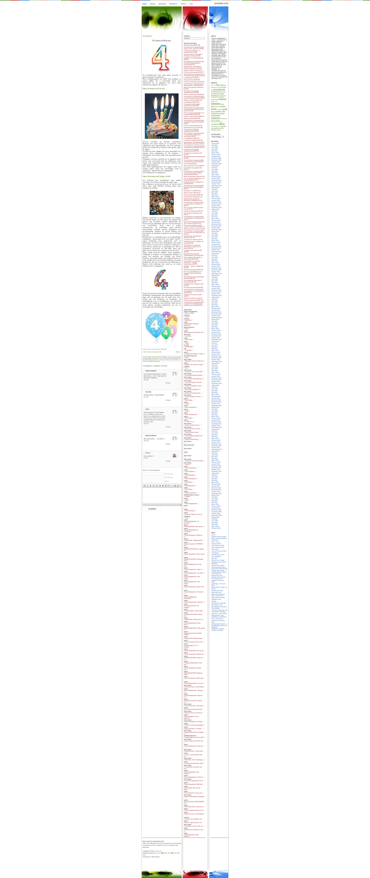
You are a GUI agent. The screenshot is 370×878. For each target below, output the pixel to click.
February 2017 (216, 352)
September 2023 (216, 207)
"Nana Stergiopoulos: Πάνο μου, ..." (194, 746)
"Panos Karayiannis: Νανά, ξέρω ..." (194, 678)
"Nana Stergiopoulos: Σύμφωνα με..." (193, 691)
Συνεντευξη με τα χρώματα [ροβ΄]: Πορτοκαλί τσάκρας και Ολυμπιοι (194, 122)
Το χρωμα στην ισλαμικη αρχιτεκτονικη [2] (191, 130)
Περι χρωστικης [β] (192, 45)
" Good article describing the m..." (194, 378)
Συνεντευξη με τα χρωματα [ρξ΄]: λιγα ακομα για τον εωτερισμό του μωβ (194, 291)
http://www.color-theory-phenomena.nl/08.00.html (219, 567)
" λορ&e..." (187, 403)
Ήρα (215, 85)
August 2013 (215, 429)
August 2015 (215, 385)
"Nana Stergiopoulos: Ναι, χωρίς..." (194, 650)
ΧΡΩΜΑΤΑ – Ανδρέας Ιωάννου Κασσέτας (217, 629)
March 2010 (215, 504)
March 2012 (215, 460)
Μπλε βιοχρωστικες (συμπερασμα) (194, 157)
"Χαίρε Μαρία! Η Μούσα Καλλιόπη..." (191, 324)
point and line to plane (218, 597)
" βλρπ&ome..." (188, 320)
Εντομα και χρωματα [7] (193, 211)
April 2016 (214, 370)
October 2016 (215, 359)
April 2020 (214, 282)
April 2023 (214, 217)
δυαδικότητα (215, 95)
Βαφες (178, 352)
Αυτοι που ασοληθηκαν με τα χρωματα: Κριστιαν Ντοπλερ (193, 273)
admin (144, 349)
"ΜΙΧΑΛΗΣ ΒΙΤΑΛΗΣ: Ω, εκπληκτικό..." (191, 530)
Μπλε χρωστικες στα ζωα (194, 165)
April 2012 (214, 458)
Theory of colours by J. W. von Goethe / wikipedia (219, 610)
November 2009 (216, 511)
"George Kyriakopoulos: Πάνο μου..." (193, 663)
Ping (165, 366)
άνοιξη (219, 87)
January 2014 (215, 420)
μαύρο (223, 106)
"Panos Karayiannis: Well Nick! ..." (194, 784)
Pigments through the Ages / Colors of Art (218, 594)
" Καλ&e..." (187, 343)
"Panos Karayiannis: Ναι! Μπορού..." (191, 772)
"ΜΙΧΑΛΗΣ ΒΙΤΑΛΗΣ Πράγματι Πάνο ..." (193, 673)
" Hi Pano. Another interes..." (192, 425)
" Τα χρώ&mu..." (189, 350)
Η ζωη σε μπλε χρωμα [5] (194, 72)
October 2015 (215, 381)
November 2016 (216, 358)
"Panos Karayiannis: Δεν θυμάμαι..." (191, 606)
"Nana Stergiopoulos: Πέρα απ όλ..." (193, 696)
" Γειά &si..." (187, 464)
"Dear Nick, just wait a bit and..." (194, 709)
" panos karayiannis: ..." (191, 407)
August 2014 (215, 407)
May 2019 (214, 303)
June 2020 (214, 279)
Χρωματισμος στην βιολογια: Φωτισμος (192, 236)
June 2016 (214, 367)
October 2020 (215, 271)
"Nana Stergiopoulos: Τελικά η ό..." (194, 602)
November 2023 (216, 204)
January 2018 (215, 332)
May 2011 (214, 478)
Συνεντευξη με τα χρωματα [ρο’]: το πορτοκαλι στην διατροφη (194, 146)
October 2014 (215, 403)
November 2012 (216, 445)
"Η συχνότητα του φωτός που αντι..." (193, 767)
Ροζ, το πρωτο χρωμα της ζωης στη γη (193, 208)
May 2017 (214, 347)
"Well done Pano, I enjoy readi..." (194, 751)
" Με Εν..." (187, 329)
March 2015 (215, 394)
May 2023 (214, 215)
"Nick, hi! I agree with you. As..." (193, 822)
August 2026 (215, 143)
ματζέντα (217, 106)
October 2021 (215, 250)
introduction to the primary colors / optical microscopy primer (218, 577)
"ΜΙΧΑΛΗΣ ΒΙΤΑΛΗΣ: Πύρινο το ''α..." (193, 658)
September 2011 (216, 471)
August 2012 (215, 451)
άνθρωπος (214, 87)
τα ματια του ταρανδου (193, 140)
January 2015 (215, 398)
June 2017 (214, 345)
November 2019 (216, 292)
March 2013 (215, 438)
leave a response (174, 359)
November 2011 (216, 467)
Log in (158, 853)
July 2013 (214, 431)
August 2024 (215, 187)
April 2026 (214, 151)
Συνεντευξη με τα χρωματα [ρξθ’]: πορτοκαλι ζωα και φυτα (194, 160)
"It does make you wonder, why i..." (193, 741)
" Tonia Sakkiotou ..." (190, 471)
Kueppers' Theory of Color (217, 581)
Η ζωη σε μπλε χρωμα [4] (194, 82)
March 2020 (215, 284)
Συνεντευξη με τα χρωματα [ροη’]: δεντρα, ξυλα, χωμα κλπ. (194, 47)
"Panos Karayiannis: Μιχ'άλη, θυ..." (194, 654)
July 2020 (214, 277)
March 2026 (215, 152)
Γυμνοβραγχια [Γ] (191, 77)
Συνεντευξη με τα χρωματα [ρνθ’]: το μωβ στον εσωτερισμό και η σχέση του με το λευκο (194, 303)
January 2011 (215, 486)
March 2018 (215, 328)
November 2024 (216, 182)
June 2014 (214, 411)
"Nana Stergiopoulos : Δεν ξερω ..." (194, 573)
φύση (219, 126)
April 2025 (214, 173)
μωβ (225, 109)
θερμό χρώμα (214, 99)
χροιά (223, 126)
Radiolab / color (216, 599)
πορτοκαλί (215, 116)
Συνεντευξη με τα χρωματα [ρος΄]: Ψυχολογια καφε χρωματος (194, 74)
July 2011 (214, 475)
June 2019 (214, 301)
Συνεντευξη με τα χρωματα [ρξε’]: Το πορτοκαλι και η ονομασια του (194, 218)
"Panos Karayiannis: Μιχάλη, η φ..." (193, 535)
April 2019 (214, 304)
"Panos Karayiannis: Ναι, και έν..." (194, 642)
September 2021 (216, 251)
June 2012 (214, 455)
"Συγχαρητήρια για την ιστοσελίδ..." (194, 737)
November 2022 (216, 226)
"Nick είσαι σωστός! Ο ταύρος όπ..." (193, 701)
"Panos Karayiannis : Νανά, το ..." (194, 569)
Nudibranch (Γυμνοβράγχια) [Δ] (193, 58)
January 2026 (215, 156)
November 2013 (216, 423)
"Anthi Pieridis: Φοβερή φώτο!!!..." (194, 540)
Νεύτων (223, 85)
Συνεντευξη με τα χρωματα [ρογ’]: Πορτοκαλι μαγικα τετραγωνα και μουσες (194, 109)
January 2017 (215, 354)
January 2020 (215, 288)
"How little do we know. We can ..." (194, 826)
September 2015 (216, 383)
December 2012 (216, 444)
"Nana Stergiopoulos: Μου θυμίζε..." (192, 582)
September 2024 (216, 185)
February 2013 (216, 440)
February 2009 (216, 528)
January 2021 (215, 266)
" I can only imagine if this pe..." (193, 382)
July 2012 (214, 453)
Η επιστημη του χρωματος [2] (193, 168)
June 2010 (214, 499)
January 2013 (215, 442)
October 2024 (215, 184)
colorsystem (215, 553)
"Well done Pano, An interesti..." (193, 713)
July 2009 (214, 519)
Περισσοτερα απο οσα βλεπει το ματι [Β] (194, 182)
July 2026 (214, 145)
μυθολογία (219, 109)
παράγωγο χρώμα (217, 113)
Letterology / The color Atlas (218, 584)
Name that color (216, 592)
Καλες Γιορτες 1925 (192, 192)
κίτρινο (222, 99)
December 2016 (216, 356)
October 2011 (215, 469)
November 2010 (216, 489)
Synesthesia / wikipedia (218, 603)
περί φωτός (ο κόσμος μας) (218, 621)
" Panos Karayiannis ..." (191, 468)
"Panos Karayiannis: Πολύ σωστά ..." (194, 554)
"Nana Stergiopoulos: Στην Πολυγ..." (192, 577)
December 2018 (216, 312)
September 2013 (216, 427)
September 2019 (216, 295)
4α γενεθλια (147, 36)
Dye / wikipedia (216, 556)
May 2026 (214, 149)
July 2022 (214, 233)
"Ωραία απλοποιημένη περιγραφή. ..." (194, 797)
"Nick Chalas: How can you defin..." (192, 788)
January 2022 (215, 244)
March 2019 (215, 306)
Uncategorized (155, 349)
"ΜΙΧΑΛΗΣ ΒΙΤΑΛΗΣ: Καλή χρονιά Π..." (194, 628)
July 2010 (214, 497)
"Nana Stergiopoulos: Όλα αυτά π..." (193, 592)
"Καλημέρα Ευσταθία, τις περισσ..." (194, 354)
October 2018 (215, 315)
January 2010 (215, 508)
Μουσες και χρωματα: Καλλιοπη (193, 88)
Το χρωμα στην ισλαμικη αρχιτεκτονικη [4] (191, 91)
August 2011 (215, 473)
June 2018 (214, 323)
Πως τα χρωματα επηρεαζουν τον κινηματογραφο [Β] (194, 113)
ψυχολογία (214, 130)
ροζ (214, 120)
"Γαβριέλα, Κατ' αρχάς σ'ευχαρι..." (194, 364)
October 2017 (215, 337)
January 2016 (215, 376)
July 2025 (214, 167)
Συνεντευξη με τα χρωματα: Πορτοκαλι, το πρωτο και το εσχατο (192, 246)
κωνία (216, 101)
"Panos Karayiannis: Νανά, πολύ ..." (194, 587)
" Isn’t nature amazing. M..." (192, 389)
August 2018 (215, 319)
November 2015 (216, 380)
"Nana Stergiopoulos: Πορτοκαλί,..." (190, 597)
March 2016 (215, 372)
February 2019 (216, 308)
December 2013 (216, 422)
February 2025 (216, 176)
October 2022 (215, 228)
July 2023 (214, 211)
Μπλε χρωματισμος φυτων (194, 176)
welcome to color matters (219, 613)
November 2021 (216, 248)
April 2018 (214, 326)
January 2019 (215, 310)
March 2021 (215, 262)
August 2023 (215, 209)
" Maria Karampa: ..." (190, 510)
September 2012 (216, 449)
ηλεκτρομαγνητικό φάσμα (217, 97)
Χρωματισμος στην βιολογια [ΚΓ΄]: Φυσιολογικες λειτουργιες (194, 143)
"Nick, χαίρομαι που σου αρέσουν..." (191, 717)
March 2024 (215, 196)
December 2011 (216, 466)
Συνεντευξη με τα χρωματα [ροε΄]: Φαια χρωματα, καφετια (194, 84)
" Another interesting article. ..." (193, 393)
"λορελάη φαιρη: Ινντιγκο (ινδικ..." (194, 610)
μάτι (212, 106)
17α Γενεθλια (190, 163)
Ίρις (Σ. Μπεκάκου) (217, 618)
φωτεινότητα (214, 126)
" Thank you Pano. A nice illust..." (194, 371)
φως (222, 123)
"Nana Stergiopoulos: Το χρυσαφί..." (191, 522)
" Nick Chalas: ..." (189, 400)
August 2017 (215, 341)
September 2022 (216, 229)
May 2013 (214, 434)
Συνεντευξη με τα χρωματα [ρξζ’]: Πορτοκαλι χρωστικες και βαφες (194, 187)
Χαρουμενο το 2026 (192, 190)
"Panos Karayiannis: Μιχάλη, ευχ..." (192, 668)
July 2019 (214, 299)
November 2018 (216, 314)
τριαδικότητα (215, 124)
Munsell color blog (217, 590)
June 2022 (214, 235)
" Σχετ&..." (187, 316)
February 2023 (216, 220)
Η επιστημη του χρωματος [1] (193, 213)
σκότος (218, 120)
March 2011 (215, 482)
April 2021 (214, 261)
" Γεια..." (186, 368)
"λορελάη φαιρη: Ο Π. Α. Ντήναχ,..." (191, 646)
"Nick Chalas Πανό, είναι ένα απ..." (194, 806)
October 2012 (215, 447)
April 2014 (214, 414)
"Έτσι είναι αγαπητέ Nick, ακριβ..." (194, 763)
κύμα (222, 104)
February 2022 (216, 242)
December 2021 (216, 246)
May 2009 (214, 522)
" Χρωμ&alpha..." (189, 346)
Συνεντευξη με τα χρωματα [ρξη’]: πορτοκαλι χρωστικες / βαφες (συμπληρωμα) (194, 173)
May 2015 (214, 391)
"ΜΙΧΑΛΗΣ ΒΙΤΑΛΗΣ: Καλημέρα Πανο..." (193, 559)
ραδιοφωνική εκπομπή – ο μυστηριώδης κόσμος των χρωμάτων (219, 625)
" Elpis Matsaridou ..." (190, 475)
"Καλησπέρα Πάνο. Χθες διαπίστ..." (191, 835)
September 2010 (216, 493)
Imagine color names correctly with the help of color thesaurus (218, 572)
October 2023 (215, 206)
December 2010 (216, 488)
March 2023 (215, 218)
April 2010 (214, 502)
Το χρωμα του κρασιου (193, 239)
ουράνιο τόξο (220, 111)
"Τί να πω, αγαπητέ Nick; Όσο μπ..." (193, 755)
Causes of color (216, 543)
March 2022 (215, 240)
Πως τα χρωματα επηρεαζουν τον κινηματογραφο (194, 179)
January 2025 (215, 178)
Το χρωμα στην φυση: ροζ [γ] (193, 295)
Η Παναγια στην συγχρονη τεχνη (194, 284)
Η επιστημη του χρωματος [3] (193, 153)
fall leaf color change (217, 560)
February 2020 (216, 286)
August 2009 (215, 517)
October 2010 (215, 491)
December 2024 (216, 180)
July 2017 (214, 343)
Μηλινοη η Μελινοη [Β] (193, 100)
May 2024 (214, 193)
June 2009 (214, 521)
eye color (214, 558)
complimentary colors (218, 554)
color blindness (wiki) (217, 545)
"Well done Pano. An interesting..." (194, 687)
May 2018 (214, 325)
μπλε (214, 109)
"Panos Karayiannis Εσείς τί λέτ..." (194, 810)
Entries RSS (166, 853)
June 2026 (214, 147)
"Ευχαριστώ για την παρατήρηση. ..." (194, 814)
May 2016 (214, 369)
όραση (219, 130)
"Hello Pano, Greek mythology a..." (194, 760)
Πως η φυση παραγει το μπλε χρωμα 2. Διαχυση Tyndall (194, 226)
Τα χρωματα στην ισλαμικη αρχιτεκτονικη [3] (192, 104)
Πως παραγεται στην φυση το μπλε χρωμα (193, 281)
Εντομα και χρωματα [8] (193, 194)
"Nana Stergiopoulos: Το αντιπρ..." (194, 683)
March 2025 (215, 174)
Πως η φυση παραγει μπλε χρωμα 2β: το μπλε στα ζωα (194, 222)
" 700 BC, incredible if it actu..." (193, 386)
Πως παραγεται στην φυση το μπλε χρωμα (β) (193, 258)
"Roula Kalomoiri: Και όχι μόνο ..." (194, 793)
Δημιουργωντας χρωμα (193, 127)
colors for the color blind (218, 551)
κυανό (212, 101)
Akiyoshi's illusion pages (218, 536)
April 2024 (214, 195)
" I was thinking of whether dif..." (194, 436)
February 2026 (216, 154)
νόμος (213, 111)
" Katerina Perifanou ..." (191, 493)
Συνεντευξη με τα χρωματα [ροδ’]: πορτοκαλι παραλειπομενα (194, 97)
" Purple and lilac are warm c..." (193, 396)
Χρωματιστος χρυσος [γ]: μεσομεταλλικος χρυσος (193, 254)
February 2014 (216, 418)
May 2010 (214, 500)
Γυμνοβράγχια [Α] (191, 138)
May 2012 (214, 456)
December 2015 (216, 378)
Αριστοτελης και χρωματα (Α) (152, 352)
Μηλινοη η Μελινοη (192, 118)
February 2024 (216, 198)
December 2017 (216, 334)
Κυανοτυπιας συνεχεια (193, 196)
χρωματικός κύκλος (217, 128)
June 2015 (214, 389)
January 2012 (215, 464)
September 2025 (216, 163)
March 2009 (215, 526)
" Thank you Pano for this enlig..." (194, 461)
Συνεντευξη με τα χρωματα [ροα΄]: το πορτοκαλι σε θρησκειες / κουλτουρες (194, 134)
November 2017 (216, 336)
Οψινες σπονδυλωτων (193, 298)
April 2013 (214, 436)
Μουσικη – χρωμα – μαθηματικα (193, 266)
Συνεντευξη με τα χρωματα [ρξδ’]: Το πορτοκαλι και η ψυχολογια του (194, 232)
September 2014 (216, 405)
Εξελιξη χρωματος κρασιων (194, 229)
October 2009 (215, 513)
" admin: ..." (187, 500)
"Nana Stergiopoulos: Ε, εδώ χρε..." (192, 565)
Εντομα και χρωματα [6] (193, 269)
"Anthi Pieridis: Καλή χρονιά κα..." (194, 619)
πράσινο (215, 118)
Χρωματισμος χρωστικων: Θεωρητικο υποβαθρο (193, 199)
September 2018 (216, 317)
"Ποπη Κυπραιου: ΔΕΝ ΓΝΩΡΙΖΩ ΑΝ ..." (194, 802)
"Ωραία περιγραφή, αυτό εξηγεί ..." (194, 721)
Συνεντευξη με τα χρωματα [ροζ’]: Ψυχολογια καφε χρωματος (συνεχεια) (194, 63)
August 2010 (215, 495)
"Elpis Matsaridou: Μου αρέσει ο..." (194, 526)
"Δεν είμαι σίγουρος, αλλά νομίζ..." (194, 705)
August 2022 (215, 231)
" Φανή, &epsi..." (189, 339)
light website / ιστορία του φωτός (219, 587)
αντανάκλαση (215, 92)
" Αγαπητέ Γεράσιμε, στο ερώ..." (193, 514)
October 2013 (215, 425)
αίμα (212, 90)
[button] (145, 485)
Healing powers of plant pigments (218, 562)
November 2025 (216, 160)
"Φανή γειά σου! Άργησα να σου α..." (193, 830)
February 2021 (216, 264)
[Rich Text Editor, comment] (162, 495)
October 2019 (215, 293)
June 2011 (214, 477)
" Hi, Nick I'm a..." (189, 421)
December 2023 (216, 202)
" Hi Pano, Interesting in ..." (192, 439)
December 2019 (216, 290)
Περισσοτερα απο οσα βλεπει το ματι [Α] (194, 242)
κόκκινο (215, 103)
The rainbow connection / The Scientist (219, 607)
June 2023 (214, 213)
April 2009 (214, 524)
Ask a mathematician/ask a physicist (219, 539)
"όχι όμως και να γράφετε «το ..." (194, 819)
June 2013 (214, 433)
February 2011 (215, 484)
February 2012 (216, 462)
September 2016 (216, 361)
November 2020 (216, 270)
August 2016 (215, 363)
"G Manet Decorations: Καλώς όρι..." (193, 615)
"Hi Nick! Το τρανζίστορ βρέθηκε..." (194, 725)
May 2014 (214, 413)
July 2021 (214, 255)
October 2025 (215, 162)
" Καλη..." (187, 357)
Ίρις (217, 85)
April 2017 (214, 348)
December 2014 (216, 400)
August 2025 (215, 165)
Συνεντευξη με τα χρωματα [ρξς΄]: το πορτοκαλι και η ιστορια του (194, 204)
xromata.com (221, 3)
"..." (185, 443)
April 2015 (214, 392)
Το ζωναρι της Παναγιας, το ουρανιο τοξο (192, 51)
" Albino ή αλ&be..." (190, 313)
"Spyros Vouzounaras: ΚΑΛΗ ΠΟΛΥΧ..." (192, 633)
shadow (213, 601)
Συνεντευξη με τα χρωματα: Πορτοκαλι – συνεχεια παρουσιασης (192, 262)
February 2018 (216, 330)
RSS (191, 4)
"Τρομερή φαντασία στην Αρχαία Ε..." (194, 732)
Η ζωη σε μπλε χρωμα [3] (194, 94)
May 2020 (214, 281)
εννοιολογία (222, 95)
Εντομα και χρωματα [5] (193, 287)
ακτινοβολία (219, 89)
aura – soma (215, 542)
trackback (146, 361)
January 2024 (215, 200)
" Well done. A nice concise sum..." (194, 361)
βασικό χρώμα (219, 94)
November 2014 (216, 402)
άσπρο (223, 87)
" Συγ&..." (187, 518)
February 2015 (216, 396)
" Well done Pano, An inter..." (192, 428)
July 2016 (214, 365)
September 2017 (216, 339)
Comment (157, 366)
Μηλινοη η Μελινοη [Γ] (193, 70)
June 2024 (214, 191)
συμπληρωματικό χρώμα (217, 121)
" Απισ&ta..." (187, 496)
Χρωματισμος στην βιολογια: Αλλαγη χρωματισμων (193, 67)
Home (144, 4)
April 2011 (214, 480)
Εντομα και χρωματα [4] (193, 300)
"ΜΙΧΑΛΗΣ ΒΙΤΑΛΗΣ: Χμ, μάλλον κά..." (194, 549)
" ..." (185, 446)
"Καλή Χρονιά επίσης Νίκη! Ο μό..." (194, 332)
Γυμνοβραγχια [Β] (191, 102)
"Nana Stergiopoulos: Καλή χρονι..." (192, 623)
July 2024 (214, 189)
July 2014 (214, 409)
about (164, 845)
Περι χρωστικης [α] (192, 79)
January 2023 (215, 222)
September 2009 (216, 515)
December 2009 (216, 510)
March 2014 (215, 416)
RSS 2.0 (158, 359)
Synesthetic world (216, 605)
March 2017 (215, 350)
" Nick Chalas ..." (189, 482)
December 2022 (216, 224)
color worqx (215, 549)
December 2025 (216, 158)
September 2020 (216, 273)
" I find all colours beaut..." (192, 432)
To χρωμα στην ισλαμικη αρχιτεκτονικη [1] (191, 150)
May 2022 (214, 237)
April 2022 (214, 239)
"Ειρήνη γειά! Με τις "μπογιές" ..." (194, 728)
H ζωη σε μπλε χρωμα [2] (194, 116)
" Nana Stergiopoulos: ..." (191, 414)
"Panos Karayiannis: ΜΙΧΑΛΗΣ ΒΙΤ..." (193, 544)
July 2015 (214, 387)
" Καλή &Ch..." (188, 336)
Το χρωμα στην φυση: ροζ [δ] (193, 251)
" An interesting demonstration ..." (194, 375)
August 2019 (215, 297)
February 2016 (216, 374)
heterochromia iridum (218, 565)
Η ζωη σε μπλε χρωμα (193, 125)
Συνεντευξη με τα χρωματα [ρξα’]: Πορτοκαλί (194, 277)
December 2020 (216, 268)
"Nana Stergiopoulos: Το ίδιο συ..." (194, 777)
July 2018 (214, 321)
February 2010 (216, 506)
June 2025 (214, 169)
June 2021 (214, 257)
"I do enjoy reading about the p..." (194, 780)
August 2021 (215, 253)
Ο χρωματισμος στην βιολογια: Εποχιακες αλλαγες (193, 55)
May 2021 (214, 259)
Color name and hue (217, 547)
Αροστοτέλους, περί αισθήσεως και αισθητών (218, 616)
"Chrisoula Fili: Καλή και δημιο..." (194, 638)
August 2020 (215, 275)
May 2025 (214, 171)
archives (153, 845)
